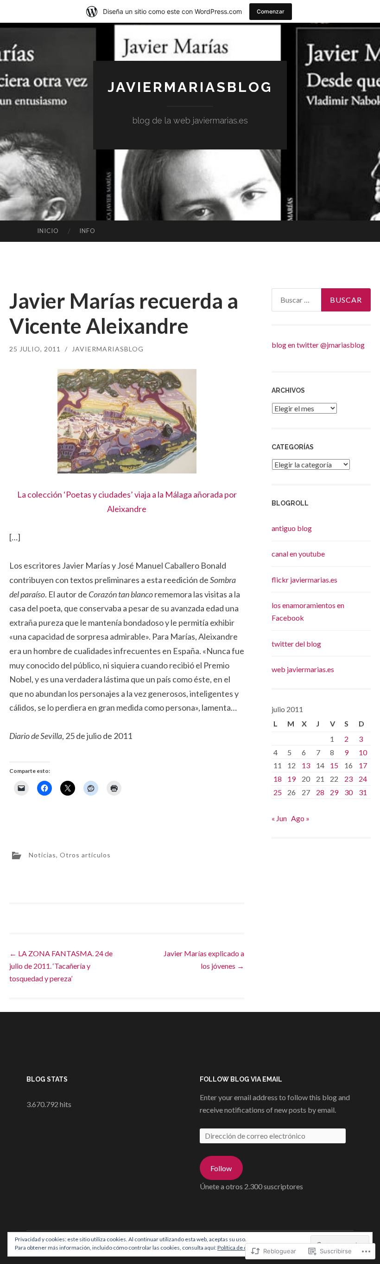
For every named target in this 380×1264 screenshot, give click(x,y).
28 (320, 792)
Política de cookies (240, 1247)
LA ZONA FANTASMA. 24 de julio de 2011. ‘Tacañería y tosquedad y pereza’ (61, 966)
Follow (221, 1168)
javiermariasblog (190, 87)
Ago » (300, 818)
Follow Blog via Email (241, 1079)
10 (363, 752)
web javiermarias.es (303, 669)
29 (334, 792)
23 (348, 778)
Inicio (48, 230)
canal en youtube (298, 553)
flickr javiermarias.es (304, 579)
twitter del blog (296, 643)
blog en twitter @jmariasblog (318, 344)
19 (291, 778)
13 (306, 765)
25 (277, 792)
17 (363, 765)
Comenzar (271, 11)
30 (348, 792)
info (87, 230)
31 (363, 792)
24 (363, 778)
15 (334, 765)
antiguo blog (292, 528)
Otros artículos (85, 854)
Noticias (42, 854)
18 (277, 778)
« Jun (279, 818)
